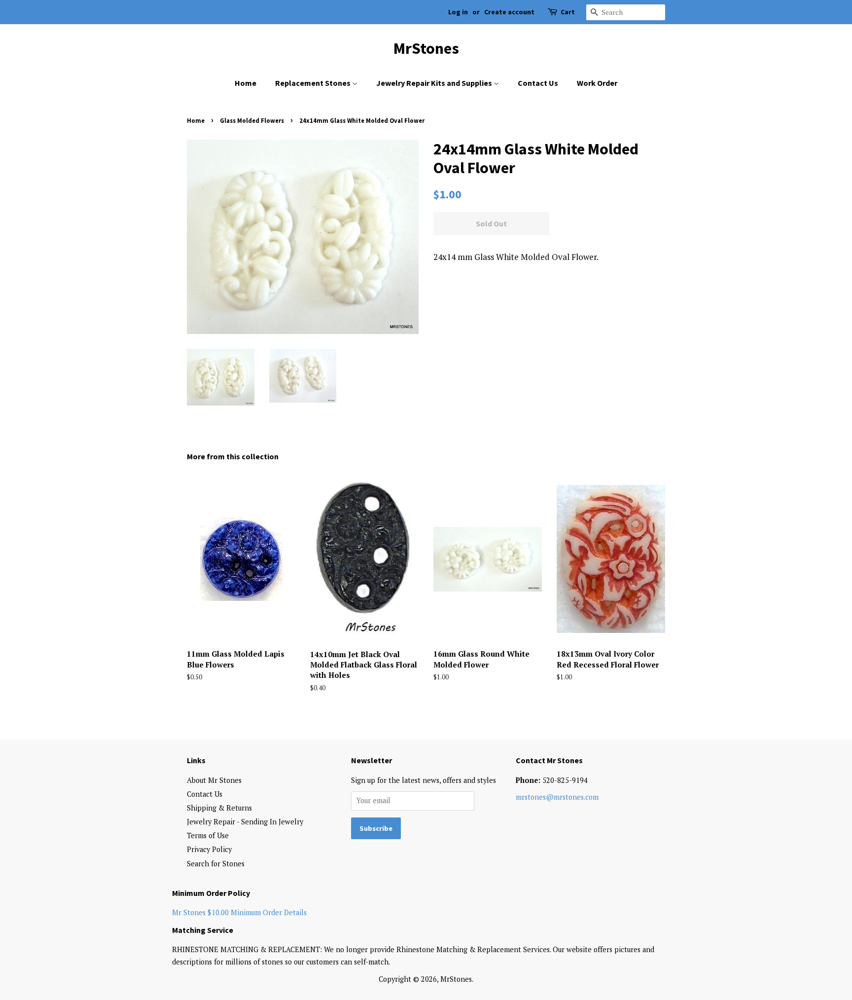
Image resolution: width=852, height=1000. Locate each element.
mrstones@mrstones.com (557, 797)
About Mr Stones (214, 780)
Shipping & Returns (219, 808)
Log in (458, 11)
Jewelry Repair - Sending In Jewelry (245, 821)
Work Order (597, 83)
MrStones (426, 48)
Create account (509, 11)
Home (245, 83)
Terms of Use (208, 835)
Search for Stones (216, 863)
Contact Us (538, 83)
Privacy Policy (209, 849)
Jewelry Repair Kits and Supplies (435, 83)
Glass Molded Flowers (252, 120)
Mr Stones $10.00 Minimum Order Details (239, 912)
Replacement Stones (313, 83)
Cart (568, 11)
